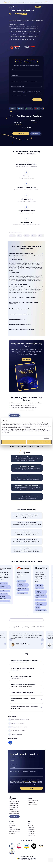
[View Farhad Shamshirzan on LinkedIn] (5, 644)
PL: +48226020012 (13, 807)
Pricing (11, 827)
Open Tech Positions (14, 831)
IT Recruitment (31, 802)
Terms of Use (29, 92)
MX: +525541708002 (14, 811)
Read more (46, 438)
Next (42, 639)
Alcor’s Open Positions (14, 829)
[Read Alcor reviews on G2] (15, 47)
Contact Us (38, 6)
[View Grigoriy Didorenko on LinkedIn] (42, 644)
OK (14, 442)
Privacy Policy (7, 432)
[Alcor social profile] (31, 840)
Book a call (35, 133)
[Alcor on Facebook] (26, 840)
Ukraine (13, 108)
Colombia (38, 108)
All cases (26, 620)
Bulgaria (22, 108)
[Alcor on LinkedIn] (21, 840)
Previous (10, 639)
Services (30, 798)
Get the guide (26, 359)
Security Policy (31, 833)
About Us (11, 823)
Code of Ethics (31, 835)
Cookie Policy (46, 430)
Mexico (29, 108)
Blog (29, 823)
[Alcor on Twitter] (24, 840)
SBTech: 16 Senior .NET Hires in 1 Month (14, 575)
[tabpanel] (14, 580)
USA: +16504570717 (14, 801)
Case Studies (12, 825)
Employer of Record (32, 804)
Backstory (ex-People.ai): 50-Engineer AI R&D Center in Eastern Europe (32, 576)
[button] (43, 7)
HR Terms (30, 825)
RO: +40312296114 (13, 809)
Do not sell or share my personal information (39, 442)
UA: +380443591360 (14, 805)
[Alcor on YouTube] (29, 840)
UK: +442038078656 (14, 803)
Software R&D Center (33, 800)
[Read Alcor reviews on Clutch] (29, 47)
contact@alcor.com (14, 813)
